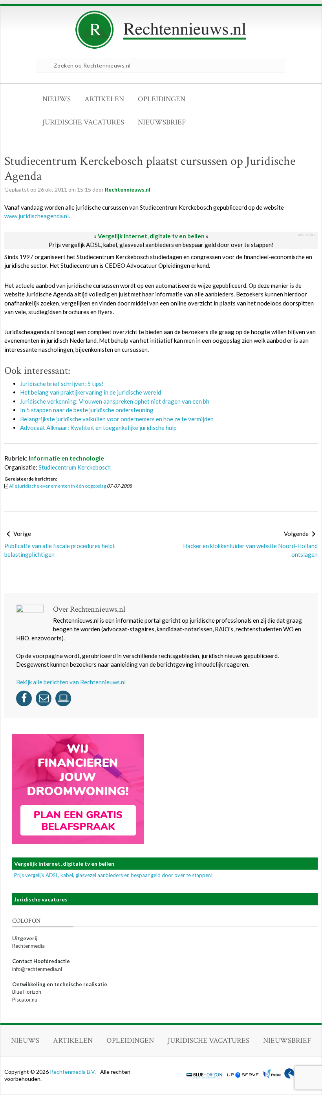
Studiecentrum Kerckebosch (74, 467)
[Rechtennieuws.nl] (161, 46)
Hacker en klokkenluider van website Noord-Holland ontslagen (250, 550)
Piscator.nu (24, 999)
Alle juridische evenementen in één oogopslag (57, 486)
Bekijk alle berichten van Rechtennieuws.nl (71, 682)
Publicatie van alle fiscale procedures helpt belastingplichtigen (59, 550)
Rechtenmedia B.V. (73, 1071)
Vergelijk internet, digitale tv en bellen (151, 235)
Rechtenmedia (28, 946)
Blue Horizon (26, 992)
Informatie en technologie (66, 458)
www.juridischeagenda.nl (36, 215)
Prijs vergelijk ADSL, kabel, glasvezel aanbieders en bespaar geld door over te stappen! (161, 244)
